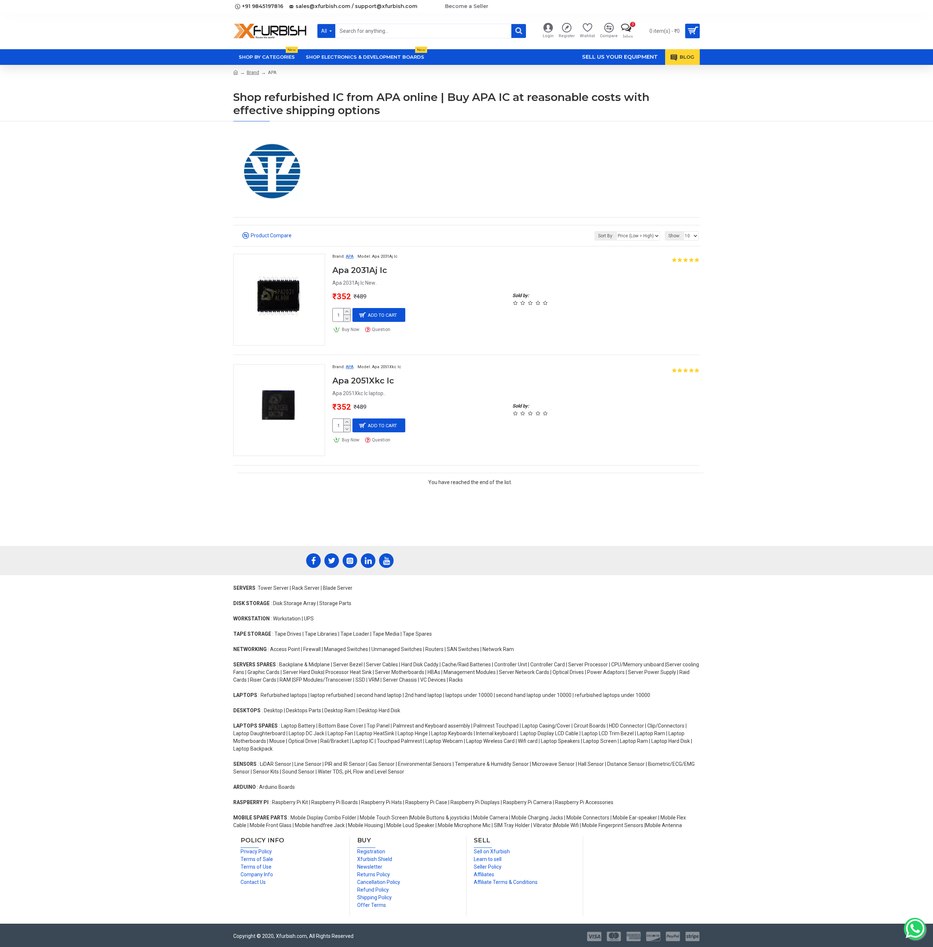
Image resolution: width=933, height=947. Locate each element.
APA (350, 256)
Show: (674, 235)
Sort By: (605, 235)
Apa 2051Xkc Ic (363, 381)
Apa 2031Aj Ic (359, 270)
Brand (253, 72)
